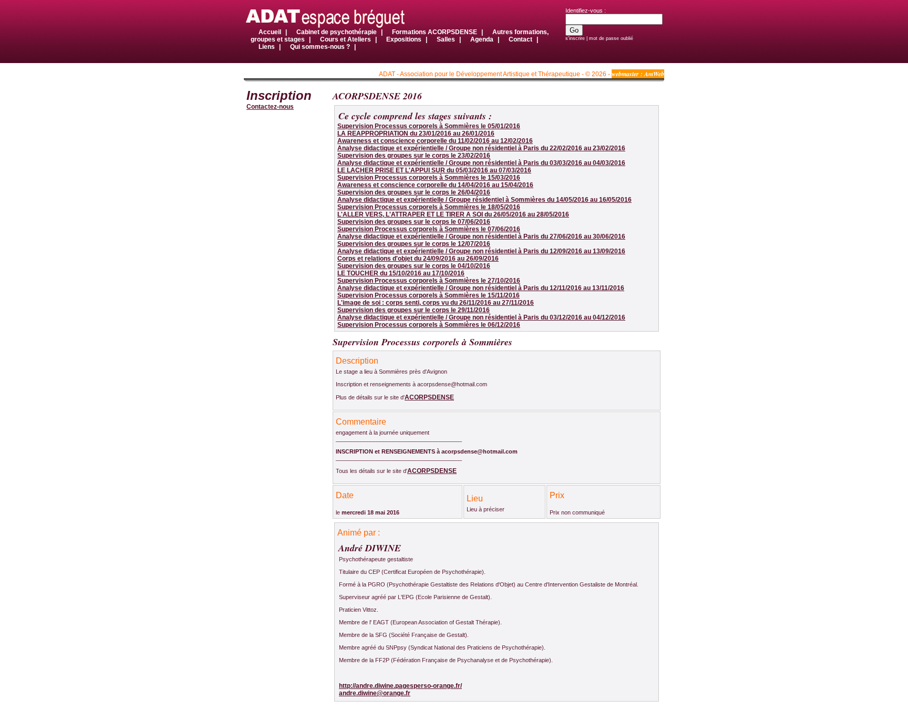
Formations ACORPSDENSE (434, 32)
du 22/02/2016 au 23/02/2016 (481, 148)
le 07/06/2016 (413, 221)
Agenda (481, 39)
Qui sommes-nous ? (321, 46)
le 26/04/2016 (413, 192)
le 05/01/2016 (428, 126)
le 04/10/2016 (413, 266)
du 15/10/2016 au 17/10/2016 (401, 273)
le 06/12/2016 (428, 324)
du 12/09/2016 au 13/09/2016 (481, 251)
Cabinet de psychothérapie (336, 32)
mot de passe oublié (611, 38)
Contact (521, 39)
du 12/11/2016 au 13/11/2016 (480, 288)
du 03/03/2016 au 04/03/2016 (481, 163)
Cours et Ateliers (345, 39)
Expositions (403, 39)
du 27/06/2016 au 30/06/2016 (481, 236)
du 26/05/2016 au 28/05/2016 (453, 214)
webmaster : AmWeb (638, 73)
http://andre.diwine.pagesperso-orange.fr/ (400, 686)
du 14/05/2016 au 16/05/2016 (484, 199)
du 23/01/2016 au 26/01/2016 (415, 133)
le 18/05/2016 (428, 207)
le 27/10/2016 (428, 280)
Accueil (270, 32)
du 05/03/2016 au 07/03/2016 (434, 170)
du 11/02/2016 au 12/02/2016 (435, 141)
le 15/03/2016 (428, 177)
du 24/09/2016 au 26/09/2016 (418, 258)
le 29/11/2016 (413, 310)
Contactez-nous (270, 106)
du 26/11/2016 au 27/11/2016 (435, 302)
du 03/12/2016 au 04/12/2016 (481, 317)
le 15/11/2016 (428, 295)
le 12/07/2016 (413, 244)
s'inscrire (575, 38)
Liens (267, 46)
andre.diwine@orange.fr (374, 693)
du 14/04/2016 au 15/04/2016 (435, 185)
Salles (446, 39)
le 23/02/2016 (413, 155)
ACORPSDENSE (429, 397)
